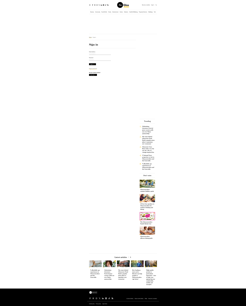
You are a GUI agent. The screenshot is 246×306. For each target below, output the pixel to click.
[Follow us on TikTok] (105, 5)
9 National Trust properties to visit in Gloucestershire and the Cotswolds (148, 158)
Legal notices (104, 303)
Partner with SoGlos (139, 298)
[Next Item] (130, 257)
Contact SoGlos (129, 298)
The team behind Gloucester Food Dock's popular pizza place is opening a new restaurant (148, 140)
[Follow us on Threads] (95, 5)
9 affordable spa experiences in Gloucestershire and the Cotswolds (148, 166)
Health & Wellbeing (133, 12)
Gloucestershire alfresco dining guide (146, 237)
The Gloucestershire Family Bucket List (146, 222)
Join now (92, 74)
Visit (155, 12)
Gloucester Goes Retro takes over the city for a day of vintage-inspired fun (148, 149)
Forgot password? (93, 68)
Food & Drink (104, 12)
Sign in (152, 5)
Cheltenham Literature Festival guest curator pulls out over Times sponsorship (147, 130)
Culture (121, 12)
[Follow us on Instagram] (97, 5)
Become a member (146, 5)
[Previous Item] (128, 257)
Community (97, 12)
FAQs (146, 298)
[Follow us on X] (99, 5)
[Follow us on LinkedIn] (101, 5)
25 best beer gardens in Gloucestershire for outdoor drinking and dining (147, 206)
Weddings (150, 12)
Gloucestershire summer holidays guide (147, 190)
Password (91, 57)
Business (92, 12)
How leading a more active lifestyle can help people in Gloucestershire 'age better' (137, 274)
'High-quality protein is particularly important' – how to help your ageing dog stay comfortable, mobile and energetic (151, 277)
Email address (92, 51)
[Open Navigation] (90, 5)
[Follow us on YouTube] (103, 5)
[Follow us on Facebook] (92, 5)
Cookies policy (92, 303)
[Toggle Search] (156, 5)
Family (109, 12)
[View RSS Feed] (108, 5)
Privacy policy (98, 303)
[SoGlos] (123, 5)
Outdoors (126, 12)
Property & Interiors (143, 12)
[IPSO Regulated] (93, 292)
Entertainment (115, 12)
